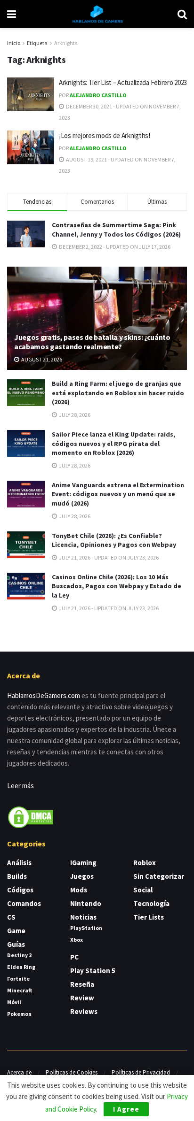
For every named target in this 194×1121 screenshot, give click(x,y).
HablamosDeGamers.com (43, 695)
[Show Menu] (11, 14)
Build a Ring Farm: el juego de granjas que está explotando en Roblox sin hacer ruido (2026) (118, 392)
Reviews (83, 1011)
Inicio (13, 42)
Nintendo (85, 903)
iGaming (83, 862)
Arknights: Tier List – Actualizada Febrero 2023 (123, 82)
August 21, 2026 (41, 359)
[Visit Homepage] (96, 14)
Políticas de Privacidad (141, 1072)
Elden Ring (21, 966)
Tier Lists (148, 917)
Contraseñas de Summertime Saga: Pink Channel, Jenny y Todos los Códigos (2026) (116, 229)
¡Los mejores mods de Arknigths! (104, 135)
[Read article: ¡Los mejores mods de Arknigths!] (30, 147)
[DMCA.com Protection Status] (30, 816)
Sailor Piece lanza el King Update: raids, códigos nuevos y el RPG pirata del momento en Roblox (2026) (113, 443)
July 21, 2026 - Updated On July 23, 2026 (108, 557)
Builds (17, 876)
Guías (16, 944)
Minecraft (19, 990)
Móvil (14, 1002)
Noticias (83, 917)
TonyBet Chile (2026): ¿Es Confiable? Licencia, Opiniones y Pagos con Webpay (114, 540)
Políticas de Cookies (71, 1072)
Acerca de (19, 1072)
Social (143, 889)
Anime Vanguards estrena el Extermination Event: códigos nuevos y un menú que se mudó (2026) (118, 494)
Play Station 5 (92, 970)
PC (74, 956)
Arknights (65, 42)
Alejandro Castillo (98, 95)
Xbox (76, 939)
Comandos (24, 903)
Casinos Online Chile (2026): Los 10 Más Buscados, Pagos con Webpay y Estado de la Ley (116, 586)
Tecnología (151, 903)
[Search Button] (182, 14)
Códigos (20, 889)
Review (82, 997)
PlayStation (86, 927)
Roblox (144, 862)
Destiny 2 (19, 955)
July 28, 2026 (74, 414)
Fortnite (18, 978)
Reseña (82, 984)
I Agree (126, 1109)
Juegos (82, 876)
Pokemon (19, 1013)
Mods (78, 889)
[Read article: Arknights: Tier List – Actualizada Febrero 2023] (30, 94)
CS (11, 917)
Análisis (19, 862)
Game (16, 930)
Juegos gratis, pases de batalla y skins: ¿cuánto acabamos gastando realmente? (92, 342)
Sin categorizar (158, 876)
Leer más (20, 785)
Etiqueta (37, 42)
